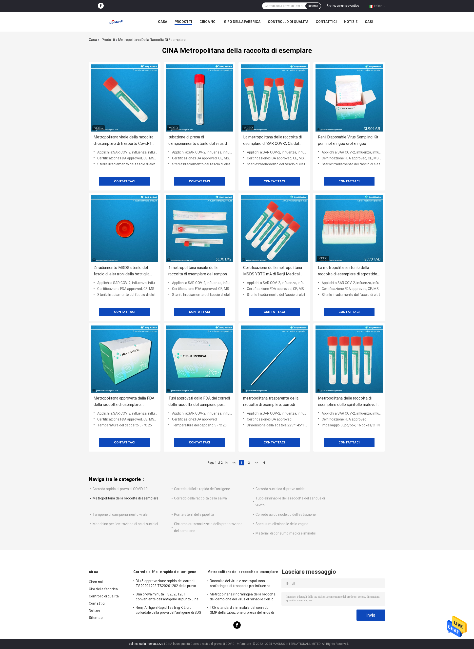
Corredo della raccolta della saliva (200, 498)
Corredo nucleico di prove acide (280, 489)
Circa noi (208, 22)
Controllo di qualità (288, 22)
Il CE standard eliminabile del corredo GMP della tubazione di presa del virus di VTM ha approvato (242, 611)
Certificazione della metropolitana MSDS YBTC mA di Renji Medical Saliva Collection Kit (272, 271)
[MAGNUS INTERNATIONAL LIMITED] (116, 21)
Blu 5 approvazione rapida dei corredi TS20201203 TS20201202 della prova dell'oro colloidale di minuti (166, 584)
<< (234, 462)
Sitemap (96, 618)
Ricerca (313, 6)
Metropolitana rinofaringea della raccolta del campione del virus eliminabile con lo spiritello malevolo (243, 597)
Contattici (326, 22)
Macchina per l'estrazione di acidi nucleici (125, 524)
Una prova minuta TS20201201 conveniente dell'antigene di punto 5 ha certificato (167, 597)
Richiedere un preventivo (343, 5)
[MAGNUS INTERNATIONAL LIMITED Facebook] (100, 6)
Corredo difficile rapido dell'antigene (202, 489)
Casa (162, 22)
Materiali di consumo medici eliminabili (286, 533)
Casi (369, 22)
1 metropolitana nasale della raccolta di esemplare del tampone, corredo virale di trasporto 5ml (199, 271)
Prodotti (183, 22)
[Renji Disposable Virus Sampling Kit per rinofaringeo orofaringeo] (349, 98)
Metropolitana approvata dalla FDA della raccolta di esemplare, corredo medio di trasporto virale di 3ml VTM (124, 402)
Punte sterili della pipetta (194, 514)
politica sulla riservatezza (146, 644)
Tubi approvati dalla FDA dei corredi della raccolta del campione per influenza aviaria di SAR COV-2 (199, 402)
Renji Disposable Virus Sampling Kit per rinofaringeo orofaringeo (348, 140)
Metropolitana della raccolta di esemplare (125, 498)
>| (263, 462)
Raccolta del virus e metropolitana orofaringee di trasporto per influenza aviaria (240, 584)
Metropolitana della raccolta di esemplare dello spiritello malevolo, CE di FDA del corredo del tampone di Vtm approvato (348, 402)
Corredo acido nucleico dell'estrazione (286, 514)
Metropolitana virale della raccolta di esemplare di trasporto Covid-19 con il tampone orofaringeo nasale (124, 141)
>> (256, 462)
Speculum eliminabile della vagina (282, 524)
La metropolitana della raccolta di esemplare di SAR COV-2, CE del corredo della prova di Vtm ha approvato (272, 141)
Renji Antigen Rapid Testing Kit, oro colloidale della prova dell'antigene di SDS (168, 610)
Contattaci (124, 181)
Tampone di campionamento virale (120, 514)
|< (226, 462)
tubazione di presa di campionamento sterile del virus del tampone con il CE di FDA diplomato (199, 141)
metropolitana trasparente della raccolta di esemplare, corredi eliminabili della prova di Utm (270, 402)
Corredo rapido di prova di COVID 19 (120, 489)
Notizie (350, 22)
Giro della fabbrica (242, 22)
